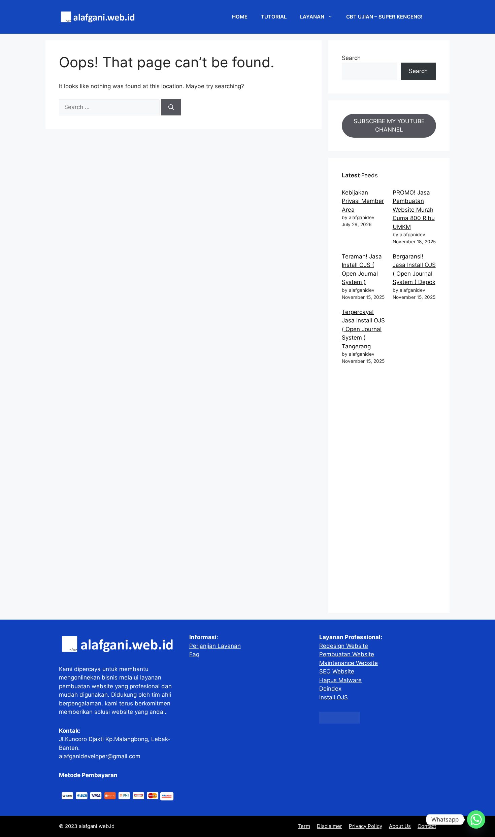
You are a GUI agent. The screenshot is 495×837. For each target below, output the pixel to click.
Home (240, 16)
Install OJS (333, 697)
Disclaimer (329, 826)
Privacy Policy (365, 826)
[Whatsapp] (476, 819)
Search (351, 58)
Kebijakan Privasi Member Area (363, 201)
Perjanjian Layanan (215, 645)
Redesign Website (343, 645)
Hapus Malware (340, 680)
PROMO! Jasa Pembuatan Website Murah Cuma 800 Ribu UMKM (414, 209)
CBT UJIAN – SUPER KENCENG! (384, 16)
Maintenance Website (348, 663)
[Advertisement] (389, 490)
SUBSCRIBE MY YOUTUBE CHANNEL (389, 125)
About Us (400, 826)
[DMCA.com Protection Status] (339, 721)
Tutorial (274, 16)
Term (304, 826)
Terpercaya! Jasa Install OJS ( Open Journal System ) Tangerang (363, 329)
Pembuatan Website (346, 654)
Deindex (330, 688)
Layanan (312, 16)
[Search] (171, 107)
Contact (427, 826)
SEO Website (336, 671)
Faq (194, 654)
